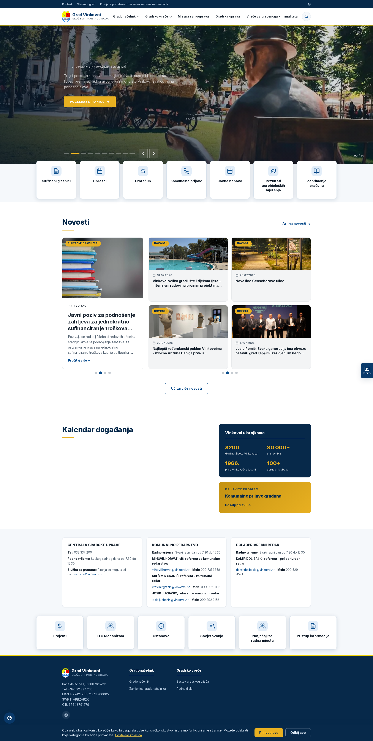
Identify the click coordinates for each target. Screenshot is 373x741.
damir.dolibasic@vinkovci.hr (255, 569)
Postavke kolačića (128, 735)
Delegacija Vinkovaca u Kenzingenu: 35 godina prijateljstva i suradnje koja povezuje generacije (268, 285)
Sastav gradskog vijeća (193, 681)
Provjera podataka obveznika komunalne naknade (134, 4)
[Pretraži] (306, 16)
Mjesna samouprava (193, 16)
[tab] (66, 153)
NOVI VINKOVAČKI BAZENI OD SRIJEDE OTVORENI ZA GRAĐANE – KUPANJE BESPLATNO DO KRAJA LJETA (102, 328)
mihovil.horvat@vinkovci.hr (171, 569)
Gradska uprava (227, 16)
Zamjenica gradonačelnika (147, 688)
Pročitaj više (77, 360)
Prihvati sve (268, 733)
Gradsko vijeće (156, 16)
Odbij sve (298, 733)
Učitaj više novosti (186, 388)
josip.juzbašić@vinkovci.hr (170, 600)
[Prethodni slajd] (143, 153)
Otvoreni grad (86, 4)
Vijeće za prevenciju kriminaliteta (272, 16)
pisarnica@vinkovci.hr (87, 574)
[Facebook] (309, 4)
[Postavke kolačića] (9, 718)
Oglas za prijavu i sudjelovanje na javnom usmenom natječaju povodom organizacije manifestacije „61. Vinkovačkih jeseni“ (188, 353)
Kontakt (67, 4)
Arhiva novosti (294, 224)
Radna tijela (185, 688)
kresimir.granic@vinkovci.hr (171, 587)
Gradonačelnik (124, 16)
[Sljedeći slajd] (153, 153)
